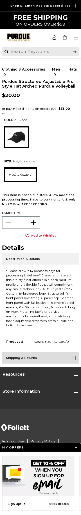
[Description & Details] (40, 258)
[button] (40, 5)
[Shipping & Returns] (40, 357)
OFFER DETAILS (59, 504)
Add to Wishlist (43, 235)
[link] (65, 37)
